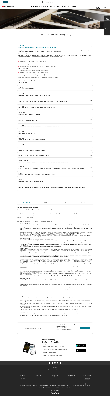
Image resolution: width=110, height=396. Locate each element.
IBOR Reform (58, 387)
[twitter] (50, 363)
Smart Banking (87, 376)
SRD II (63, 387)
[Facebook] (58, 363)
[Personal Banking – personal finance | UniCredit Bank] (8, 6)
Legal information (53, 385)
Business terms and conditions (25, 385)
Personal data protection (43, 385)
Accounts (38, 373)
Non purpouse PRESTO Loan (23, 373)
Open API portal (47, 387)
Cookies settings (87, 373)
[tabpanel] (55, 264)
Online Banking (87, 378)
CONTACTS (46, 369)
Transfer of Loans (23, 375)
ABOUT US (40, 369)
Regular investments (71, 375)
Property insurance (55, 375)
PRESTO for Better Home (23, 376)
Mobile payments (87, 379)
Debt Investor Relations (78, 385)
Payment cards (39, 375)
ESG (72, 385)
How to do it (85, 328)
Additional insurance (55, 373)
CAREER (59, 369)
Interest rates (35, 385)
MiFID (68, 385)
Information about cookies (87, 375)
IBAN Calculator (87, 385)
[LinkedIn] (55, 363)
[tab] (27, 202)
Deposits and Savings (71, 373)
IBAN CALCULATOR (53, 369)
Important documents (61, 385)
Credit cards (23, 378)
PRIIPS (53, 387)
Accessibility (68, 387)
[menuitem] (107, 18)
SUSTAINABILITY (69, 369)
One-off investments (71, 376)
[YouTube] (52, 363)
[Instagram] (60, 363)
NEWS (63, 369)
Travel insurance (55, 376)
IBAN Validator (40, 387)
